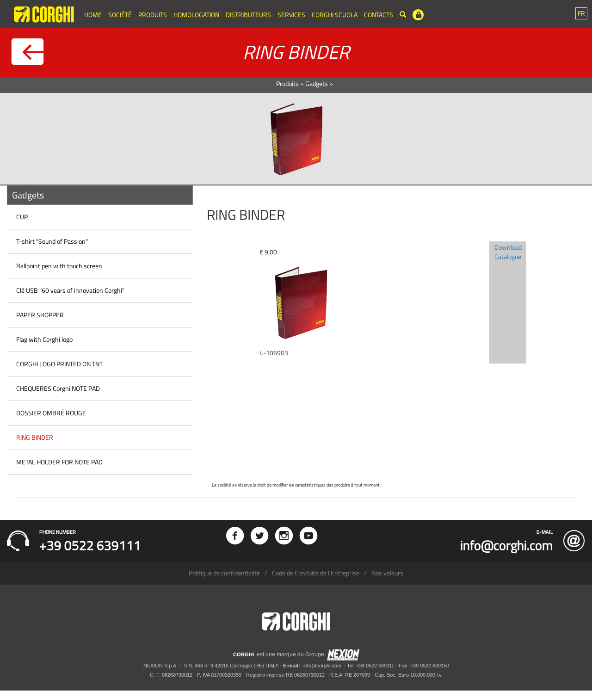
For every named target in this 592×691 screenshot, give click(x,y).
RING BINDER (34, 437)
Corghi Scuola (335, 14)
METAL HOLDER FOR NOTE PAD (59, 462)
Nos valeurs (387, 573)
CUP (22, 217)
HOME (93, 14)
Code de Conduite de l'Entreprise (315, 573)
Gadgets (316, 83)
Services (291, 14)
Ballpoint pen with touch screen (59, 266)
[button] (581, 13)
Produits (152, 14)
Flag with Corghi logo (44, 339)
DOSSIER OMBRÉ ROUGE (51, 413)
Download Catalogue (508, 251)
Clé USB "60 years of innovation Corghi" (70, 290)
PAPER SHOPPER (40, 315)
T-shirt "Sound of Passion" (52, 241)
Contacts (378, 14)
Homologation (196, 14)
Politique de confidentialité (224, 573)
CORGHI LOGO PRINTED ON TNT (59, 364)
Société (120, 14)
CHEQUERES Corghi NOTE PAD (58, 388)
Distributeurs (248, 14)
